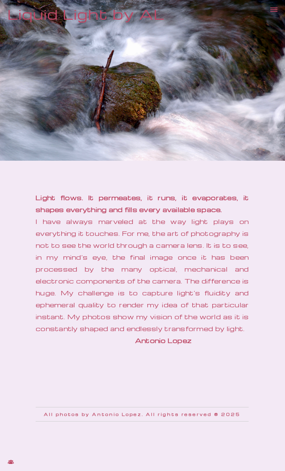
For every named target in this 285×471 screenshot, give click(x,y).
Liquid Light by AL (86, 14)
